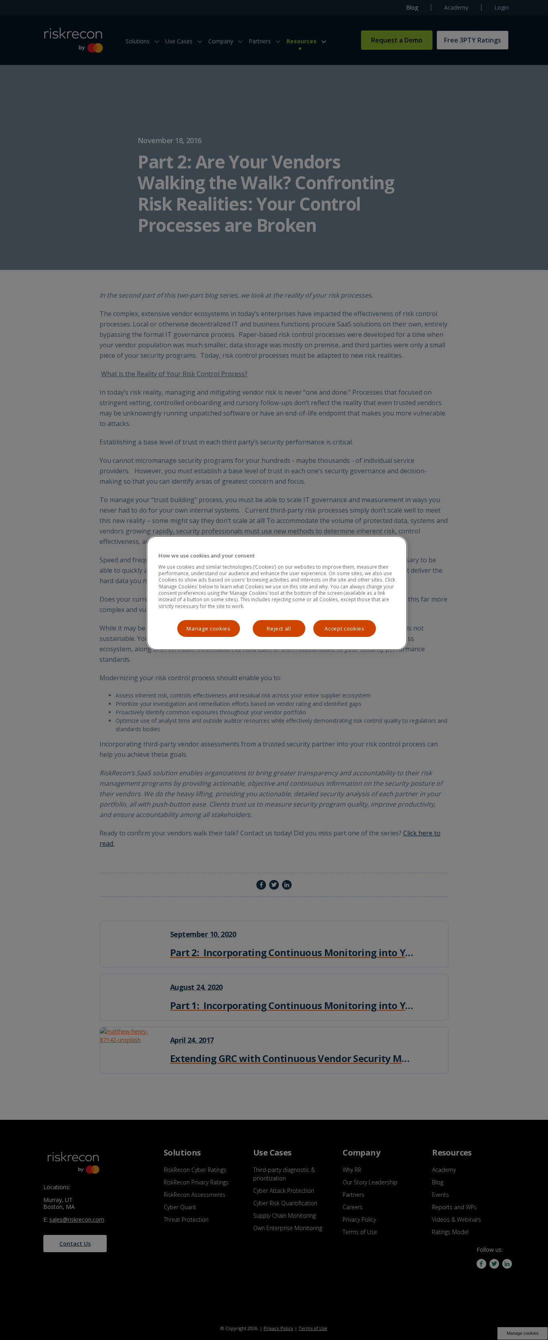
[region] (276, 593)
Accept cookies (344, 628)
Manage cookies (208, 628)
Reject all (279, 628)
